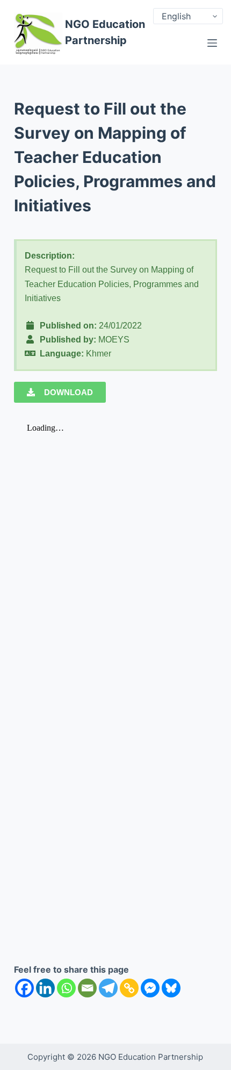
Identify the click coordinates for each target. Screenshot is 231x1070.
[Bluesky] (171, 988)
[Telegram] (108, 988)
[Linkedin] (45, 988)
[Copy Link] (129, 988)
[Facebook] (24, 988)
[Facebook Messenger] (150, 988)
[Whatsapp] (66, 988)
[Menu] (212, 43)
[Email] (87, 988)
